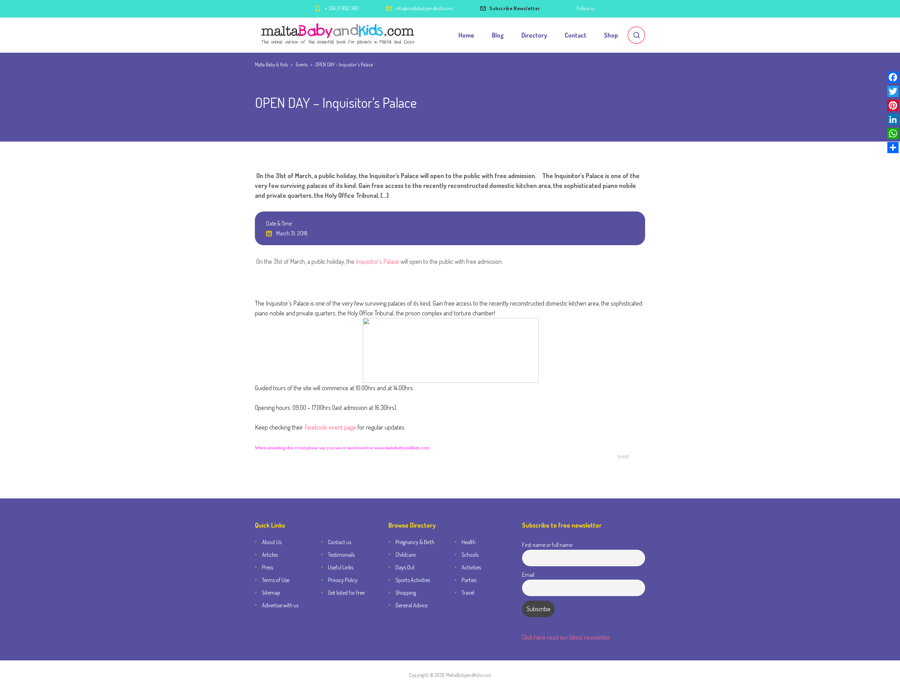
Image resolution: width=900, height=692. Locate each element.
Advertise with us (280, 605)
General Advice (412, 605)
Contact (575, 35)
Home (466, 35)
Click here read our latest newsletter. (566, 637)
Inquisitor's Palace (377, 261)
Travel (468, 592)
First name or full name (547, 544)
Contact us (339, 542)
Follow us (586, 8)
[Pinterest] (893, 105)
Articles (270, 554)
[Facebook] (893, 77)
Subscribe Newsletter (514, 8)
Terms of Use (275, 579)
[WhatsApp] (893, 133)
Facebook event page (330, 427)
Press (267, 567)
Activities (471, 567)
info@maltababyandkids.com (424, 8)
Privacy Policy (343, 579)
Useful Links (340, 567)
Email (528, 574)
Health (469, 542)
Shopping (406, 592)
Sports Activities (413, 579)
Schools (470, 554)
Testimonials (341, 554)
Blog (498, 35)
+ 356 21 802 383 (341, 8)
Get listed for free (346, 592)
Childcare (406, 554)
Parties (469, 579)
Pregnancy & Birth (415, 542)
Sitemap (271, 592)
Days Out (405, 567)
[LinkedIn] (893, 119)
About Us (272, 542)
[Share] (893, 148)
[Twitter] (893, 91)
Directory (534, 35)
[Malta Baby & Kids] (339, 35)
